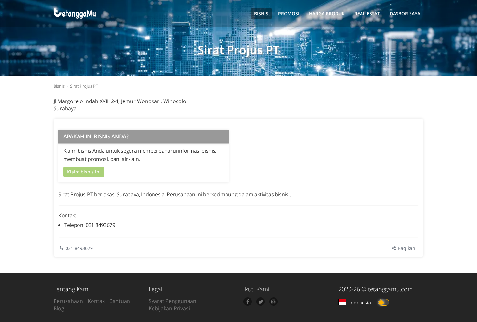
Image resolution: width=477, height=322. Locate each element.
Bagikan (406, 248)
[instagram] (273, 301)
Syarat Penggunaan (172, 300)
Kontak (96, 300)
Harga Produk (327, 13)
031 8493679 (79, 248)
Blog (59, 308)
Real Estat (367, 13)
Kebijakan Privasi (169, 308)
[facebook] (247, 301)
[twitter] (260, 301)
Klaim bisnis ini (84, 172)
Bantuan (119, 300)
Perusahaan (68, 300)
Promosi (288, 13)
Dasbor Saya (405, 13)
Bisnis (261, 13)
